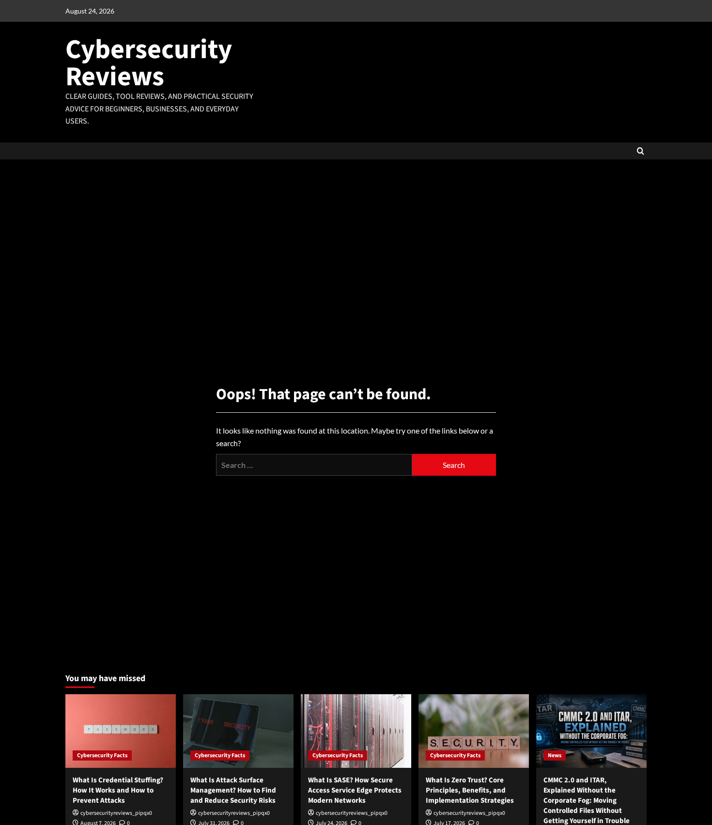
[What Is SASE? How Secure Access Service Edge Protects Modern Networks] (356, 731)
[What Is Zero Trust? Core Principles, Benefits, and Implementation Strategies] (473, 731)
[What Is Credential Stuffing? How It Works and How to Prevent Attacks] (120, 731)
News (554, 755)
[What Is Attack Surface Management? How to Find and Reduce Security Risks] (238, 731)
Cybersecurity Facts (102, 755)
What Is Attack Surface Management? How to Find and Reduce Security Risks (233, 790)
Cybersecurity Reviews (148, 63)
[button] (641, 150)
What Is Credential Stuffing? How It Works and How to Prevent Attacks (118, 790)
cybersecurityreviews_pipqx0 (116, 813)
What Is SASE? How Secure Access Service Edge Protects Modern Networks (355, 790)
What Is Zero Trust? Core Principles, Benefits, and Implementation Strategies (470, 790)
